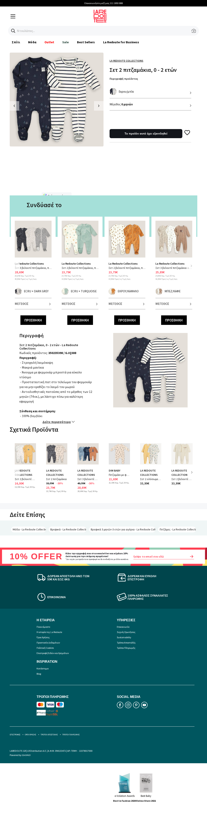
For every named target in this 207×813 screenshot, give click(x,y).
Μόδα (32, 42)
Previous (18, 268)
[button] (13, 31)
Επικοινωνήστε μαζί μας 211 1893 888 (103, 3)
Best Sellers (86, 42)
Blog (39, 673)
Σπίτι (16, 42)
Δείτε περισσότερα (56, 422)
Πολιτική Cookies (45, 647)
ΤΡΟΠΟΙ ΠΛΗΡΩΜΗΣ (71, 734)
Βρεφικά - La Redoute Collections (68, 529)
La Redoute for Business (121, 42)
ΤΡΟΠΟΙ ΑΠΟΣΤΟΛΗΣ (49, 734)
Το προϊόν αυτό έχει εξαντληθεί (146, 133)
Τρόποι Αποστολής (126, 642)
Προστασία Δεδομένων (48, 642)
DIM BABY (114, 470)
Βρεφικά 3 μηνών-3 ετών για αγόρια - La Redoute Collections (123, 529)
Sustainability (124, 637)
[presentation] (14, 106)
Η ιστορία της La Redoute (49, 632)
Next (191, 266)
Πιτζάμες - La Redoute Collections (178, 529)
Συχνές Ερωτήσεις (126, 632)
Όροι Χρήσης (43, 637)
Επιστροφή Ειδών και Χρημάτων (53, 653)
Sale (65, 42)
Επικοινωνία (123, 626)
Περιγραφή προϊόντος (124, 79)
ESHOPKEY (26, 755)
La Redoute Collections (126, 61)
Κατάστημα (43, 668)
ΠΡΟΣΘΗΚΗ (33, 320)
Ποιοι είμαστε (43, 626)
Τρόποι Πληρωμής (126, 647)
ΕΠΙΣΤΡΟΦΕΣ (15, 734)
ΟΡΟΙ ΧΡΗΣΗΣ (30, 734)
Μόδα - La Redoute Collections (29, 529)
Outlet (49, 42)
